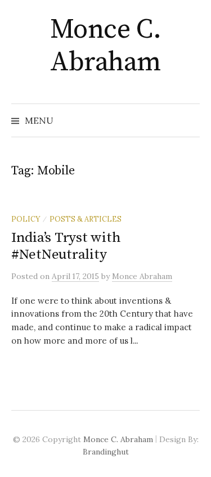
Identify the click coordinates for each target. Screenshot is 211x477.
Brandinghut (106, 452)
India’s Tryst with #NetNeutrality (65, 246)
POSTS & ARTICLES (86, 218)
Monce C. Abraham (105, 46)
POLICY (25, 218)
